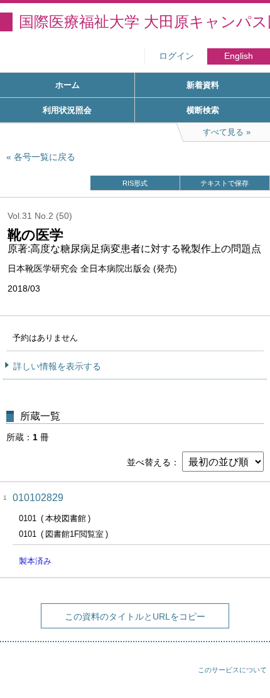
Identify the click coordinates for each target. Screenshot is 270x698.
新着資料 (202, 85)
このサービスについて (232, 670)
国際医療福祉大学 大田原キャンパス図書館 (144, 21)
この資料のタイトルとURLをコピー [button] (135, 616)
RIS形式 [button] (135, 183)
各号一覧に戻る (44, 157)
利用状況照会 (67, 110)
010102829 (38, 497)
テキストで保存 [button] (224, 183)
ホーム (67, 85)
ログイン (176, 56)
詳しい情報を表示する (57, 366)
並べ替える (149, 462)
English (238, 56)
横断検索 (202, 110)
